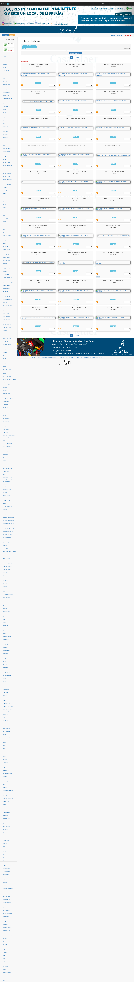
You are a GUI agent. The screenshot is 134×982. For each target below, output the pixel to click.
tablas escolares (6, 731)
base (4, 78)
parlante (4, 969)
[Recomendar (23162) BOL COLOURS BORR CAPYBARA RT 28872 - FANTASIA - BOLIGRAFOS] (59, 112)
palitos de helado (6, 151)
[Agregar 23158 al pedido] (54, 85)
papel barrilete (6, 639)
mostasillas (5, 143)
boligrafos (5, 271)
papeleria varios (6, 930)
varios (4, 229)
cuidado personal (6, 865)
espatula (4, 109)
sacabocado (5, 196)
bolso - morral (6, 877)
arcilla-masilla (6, 70)
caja (4, 784)
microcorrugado (6, 910)
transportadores (6, 751)
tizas (4, 748)
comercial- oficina (6, 235)
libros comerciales (7, 376)
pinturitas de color (7, 182)
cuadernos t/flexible (7, 563)
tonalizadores (6, 212)
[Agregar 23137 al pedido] (129, 329)
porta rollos (5, 432)
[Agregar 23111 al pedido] (54, 139)
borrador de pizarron (7, 506)
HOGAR (78, 357)
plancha (4, 415)
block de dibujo (6, 87)
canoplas (5, 514)
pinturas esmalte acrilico (8, 170)
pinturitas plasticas (7, 675)
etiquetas (5, 350)
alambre (4, 67)
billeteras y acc (6, 770)
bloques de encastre (7, 773)
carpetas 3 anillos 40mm (8, 520)
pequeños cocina (6, 868)
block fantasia (6, 498)
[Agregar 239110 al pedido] (91, 274)
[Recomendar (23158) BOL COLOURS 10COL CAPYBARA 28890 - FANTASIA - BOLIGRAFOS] (22, 85)
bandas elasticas (6, 254)
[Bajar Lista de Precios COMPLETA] (8, 44)
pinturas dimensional (7, 168)
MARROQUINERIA (85, 357)
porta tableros (6, 689)
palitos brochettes (7, 148)
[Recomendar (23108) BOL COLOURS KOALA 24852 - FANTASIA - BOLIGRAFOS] (97, 246)
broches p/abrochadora (8, 282)
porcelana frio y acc (7, 184)
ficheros (4, 358)
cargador (5, 961)
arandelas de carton (7, 252)
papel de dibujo (6, 154)
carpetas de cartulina (7, 299)
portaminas (5, 692)
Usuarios (127, 35)
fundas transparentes (8, 594)
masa (4, 628)
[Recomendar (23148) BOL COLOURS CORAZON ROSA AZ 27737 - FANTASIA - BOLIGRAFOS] (59, 219)
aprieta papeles (6, 249)
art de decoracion (7, 768)
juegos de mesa (6, 818)
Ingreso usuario (129, 3)
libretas (4, 373)
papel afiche (5, 633)
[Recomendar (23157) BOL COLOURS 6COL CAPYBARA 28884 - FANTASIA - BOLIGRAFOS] (97, 85)
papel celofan (6, 644)
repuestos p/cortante (7, 438)
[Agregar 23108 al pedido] (129, 247)
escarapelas (5, 580)
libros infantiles (6, 826)
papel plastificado (6, 656)
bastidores (5, 81)
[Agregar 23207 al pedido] (54, 329)
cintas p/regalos (6, 795)
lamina (4, 129)
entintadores (5, 341)
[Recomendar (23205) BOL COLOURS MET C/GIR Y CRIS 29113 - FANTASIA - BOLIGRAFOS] (59, 301)
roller (4, 440)
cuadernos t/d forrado (8, 561)
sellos (4, 198)
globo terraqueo (6, 597)
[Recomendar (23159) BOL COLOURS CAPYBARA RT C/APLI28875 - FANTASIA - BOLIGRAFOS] (97, 192)
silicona (4, 204)
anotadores (5, 487)
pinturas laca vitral (7, 173)
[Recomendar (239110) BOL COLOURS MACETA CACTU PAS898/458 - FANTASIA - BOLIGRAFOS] (59, 273)
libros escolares (6, 617)
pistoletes (5, 412)
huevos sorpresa (6, 812)
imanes (4, 366)
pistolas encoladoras (7, 410)
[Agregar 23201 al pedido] (91, 329)
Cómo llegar (97, 3)
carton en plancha (7, 902)
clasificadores (6, 322)
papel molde (5, 924)
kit (3, 605)
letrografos (5, 614)
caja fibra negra (6, 896)
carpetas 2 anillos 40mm (8, 517)
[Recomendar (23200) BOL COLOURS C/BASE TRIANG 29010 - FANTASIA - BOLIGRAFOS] (59, 139)
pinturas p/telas (6, 176)
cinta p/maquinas (6, 316)
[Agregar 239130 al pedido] (91, 166)
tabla (4, 463)
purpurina (5, 190)
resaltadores (5, 714)
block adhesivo (6, 266)
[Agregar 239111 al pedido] (129, 220)
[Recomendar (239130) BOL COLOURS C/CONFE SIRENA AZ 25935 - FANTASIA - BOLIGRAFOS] (59, 166)
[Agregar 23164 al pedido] (129, 166)
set (3, 201)
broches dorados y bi (7, 277)
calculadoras (5, 291)
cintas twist (5, 101)
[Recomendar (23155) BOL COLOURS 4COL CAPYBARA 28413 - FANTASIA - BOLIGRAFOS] (59, 85)
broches (4, 779)
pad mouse (5, 966)
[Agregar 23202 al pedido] (129, 302)
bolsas (4, 885)
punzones (5, 187)
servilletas (5, 933)
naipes (4, 837)
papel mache (5, 157)
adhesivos (5, 64)
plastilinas (5, 684)
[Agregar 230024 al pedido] (54, 166)
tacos (4, 466)
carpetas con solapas (8, 296)
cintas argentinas (6, 542)
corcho (4, 905)
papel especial (6, 401)
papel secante (6, 658)
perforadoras (5, 404)
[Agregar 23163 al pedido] (91, 193)
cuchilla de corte (6, 106)
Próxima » (78, 57)
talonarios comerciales (8, 468)
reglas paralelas (6, 703)
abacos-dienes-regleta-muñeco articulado (8, 480)
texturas (4, 210)
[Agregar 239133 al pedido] (54, 247)
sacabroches (5, 454)
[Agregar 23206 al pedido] (129, 274)
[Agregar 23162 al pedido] (91, 112)
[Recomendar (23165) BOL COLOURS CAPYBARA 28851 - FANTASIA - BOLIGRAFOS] (22, 192)
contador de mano (7, 327)
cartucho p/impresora (7, 305)
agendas (4, 756)
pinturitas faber (6, 672)
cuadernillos (5, 333)
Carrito (5, 4)
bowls (4, 224)
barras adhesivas (6, 260)
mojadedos (5, 387)
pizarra (4, 678)
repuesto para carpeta (8, 706)
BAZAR (39, 357)
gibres (4, 115)
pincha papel (5, 407)
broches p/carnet (6, 285)
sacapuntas (5, 720)
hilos (4, 120)
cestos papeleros (6, 308)
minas (4, 630)
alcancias (5, 759)
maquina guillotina (7, 384)
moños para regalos (7, 913)
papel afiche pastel (7, 636)
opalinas (4, 390)
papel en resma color (8, 398)
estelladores (5, 347)
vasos (4, 857)
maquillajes (5, 134)
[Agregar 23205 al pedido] (91, 302)
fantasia (4, 754)
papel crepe (5, 647)
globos (4, 804)
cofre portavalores (7, 324)
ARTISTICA (34, 357)
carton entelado (6, 95)
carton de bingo (6, 899)
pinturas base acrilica (7, 165)
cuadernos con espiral (8, 554)
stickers (4, 851)
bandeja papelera (6, 257)
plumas (4, 686)
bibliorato (5, 263)
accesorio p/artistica (7, 59)
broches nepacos (6, 280)
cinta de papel (6, 313)
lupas (4, 619)
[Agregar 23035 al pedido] (54, 112)
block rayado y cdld (7, 501)
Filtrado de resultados (75, 53)
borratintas (5, 509)
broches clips (6, 274)
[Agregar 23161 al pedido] (54, 220)
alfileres (4, 243)
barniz (4, 75)
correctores (5, 548)
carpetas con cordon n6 (8, 528)
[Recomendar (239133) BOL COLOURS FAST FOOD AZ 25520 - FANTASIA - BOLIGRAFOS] (22, 246)
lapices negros (6, 611)
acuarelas (5, 61)
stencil (4, 207)
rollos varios (5, 449)
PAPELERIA (92, 357)
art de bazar (5, 218)
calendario (5, 787)
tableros (4, 734)
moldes (4, 140)
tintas (4, 745)
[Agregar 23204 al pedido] (54, 302)
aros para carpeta (7, 489)
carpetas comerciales (7, 294)
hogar (3, 863)
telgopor (4, 938)
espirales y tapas (7, 344)
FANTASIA (73, 357)
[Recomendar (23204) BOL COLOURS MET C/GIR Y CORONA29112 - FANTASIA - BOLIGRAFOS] (22, 301)
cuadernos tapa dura (7, 566)
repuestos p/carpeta (7, 712)
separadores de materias (8, 723)
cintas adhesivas (6, 319)
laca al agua (5, 126)
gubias (4, 117)
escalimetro (5, 577)
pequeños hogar (6, 871)
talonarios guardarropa (8, 935)
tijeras (4, 742)
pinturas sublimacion (7, 179)
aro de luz (5, 949)
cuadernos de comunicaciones (6, 557)
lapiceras (5, 608)
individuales (5, 815)
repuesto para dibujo (7, 709)
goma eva (5, 603)
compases (5, 545)
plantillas (4, 681)
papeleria (4, 882)
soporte (4, 975)
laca (4, 123)
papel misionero (6, 921)
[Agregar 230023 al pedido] (129, 139)
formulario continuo (7, 361)
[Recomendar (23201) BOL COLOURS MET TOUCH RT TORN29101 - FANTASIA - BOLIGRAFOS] (59, 328)
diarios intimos (6, 801)
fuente (4, 963)
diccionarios (5, 572)
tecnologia (4, 944)
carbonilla (5, 89)
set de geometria (7, 728)
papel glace (5, 653)
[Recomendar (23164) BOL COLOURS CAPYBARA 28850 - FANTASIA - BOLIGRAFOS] (97, 166)
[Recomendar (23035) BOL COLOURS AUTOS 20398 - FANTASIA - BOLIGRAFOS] (22, 112)
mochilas (4, 879)
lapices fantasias (7, 821)
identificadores (6, 363)
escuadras (5, 583)
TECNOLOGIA (99, 357)
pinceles (4, 159)
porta (4, 424)
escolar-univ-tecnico (7, 477)
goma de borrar (6, 600)
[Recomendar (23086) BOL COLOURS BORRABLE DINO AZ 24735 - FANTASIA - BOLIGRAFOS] (97, 112)
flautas (4, 589)
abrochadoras (6, 238)
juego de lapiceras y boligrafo (7, 370)
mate (4, 226)
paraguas (5, 843)
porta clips (5, 426)
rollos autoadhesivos (7, 443)
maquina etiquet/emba (8, 382)
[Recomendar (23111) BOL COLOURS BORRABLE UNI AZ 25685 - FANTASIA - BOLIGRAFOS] (22, 139)
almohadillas (5, 246)
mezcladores (5, 137)
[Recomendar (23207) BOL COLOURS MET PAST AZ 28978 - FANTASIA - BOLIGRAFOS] (22, 328)
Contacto (105, 3)
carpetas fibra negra (7, 534)
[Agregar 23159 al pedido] (129, 193)
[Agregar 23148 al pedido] (91, 220)
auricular (4, 952)
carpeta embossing (7, 92)
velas (4, 860)
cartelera (5, 302)
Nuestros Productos (116, 35)
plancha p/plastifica (7, 418)
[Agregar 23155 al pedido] (91, 85)
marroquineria (5, 874)
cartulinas (5, 540)
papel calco (5, 642)
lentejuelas (5, 131)
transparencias (6, 471)
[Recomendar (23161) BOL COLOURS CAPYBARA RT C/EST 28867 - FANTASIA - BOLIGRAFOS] (22, 219)
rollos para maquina (7, 446)
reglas (4, 700)
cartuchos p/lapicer (7, 537)
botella (4, 221)
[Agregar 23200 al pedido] (91, 139)
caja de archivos (6, 288)
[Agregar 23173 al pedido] (54, 274)
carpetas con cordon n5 (8, 526)
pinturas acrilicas (6, 162)
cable (4, 955)
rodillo (4, 193)
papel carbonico (6, 393)
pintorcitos (5, 664)
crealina (4, 103)
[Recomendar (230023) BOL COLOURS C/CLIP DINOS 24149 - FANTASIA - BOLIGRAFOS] (97, 139)
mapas (4, 622)
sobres (4, 460)
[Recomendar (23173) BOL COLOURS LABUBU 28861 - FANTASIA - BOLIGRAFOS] (22, 273)
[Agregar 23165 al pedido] (54, 193)
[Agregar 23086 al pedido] (129, 112)
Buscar (11, 35)
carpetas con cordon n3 (8, 523)
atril (3, 73)
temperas (5, 740)
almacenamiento (6, 947)
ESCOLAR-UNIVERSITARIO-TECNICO (61, 357)
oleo (4, 145)
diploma (4, 575)
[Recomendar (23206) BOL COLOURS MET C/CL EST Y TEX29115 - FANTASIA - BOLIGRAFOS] (97, 273)
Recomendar (113, 3)
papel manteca (6, 919)
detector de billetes (7, 338)
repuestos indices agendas (9, 435)
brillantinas (5, 512)
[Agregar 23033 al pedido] (91, 247)
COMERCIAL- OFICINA (47, 357)
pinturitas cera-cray (7, 667)
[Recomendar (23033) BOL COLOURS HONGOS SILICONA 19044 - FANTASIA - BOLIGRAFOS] (59, 246)
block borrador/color (7, 268)
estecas (4, 112)
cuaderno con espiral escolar (9, 551)
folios (4, 591)
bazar (3, 215)
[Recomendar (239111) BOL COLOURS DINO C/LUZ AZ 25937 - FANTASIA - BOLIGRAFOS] (97, 219)
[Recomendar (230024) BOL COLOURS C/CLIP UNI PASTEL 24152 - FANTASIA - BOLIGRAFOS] (22, 166)
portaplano (5, 695)
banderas (5, 492)
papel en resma (6, 396)
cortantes (5, 330)
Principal (5, 35)
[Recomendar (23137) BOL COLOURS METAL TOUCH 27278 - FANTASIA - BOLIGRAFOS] (97, 328)
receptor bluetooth (7, 972)
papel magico (6, 840)
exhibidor (5, 352)
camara (4, 958)
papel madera (6, 916)
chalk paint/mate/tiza (7, 98)
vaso (4, 232)
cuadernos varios (6, 336)
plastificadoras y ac (7, 421)
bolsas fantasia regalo (8, 888)
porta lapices (6, 429)
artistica (4, 56)
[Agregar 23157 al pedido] (129, 85)
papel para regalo (7, 927)
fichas (4, 355)
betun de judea (6, 84)
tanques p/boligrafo (7, 737)
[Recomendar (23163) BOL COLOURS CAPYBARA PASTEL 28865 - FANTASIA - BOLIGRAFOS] (59, 192)
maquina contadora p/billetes (9, 379)
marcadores (5, 625)
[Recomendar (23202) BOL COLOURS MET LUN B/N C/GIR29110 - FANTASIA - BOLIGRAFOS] (97, 301)
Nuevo (121, 3)
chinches (5, 310)
